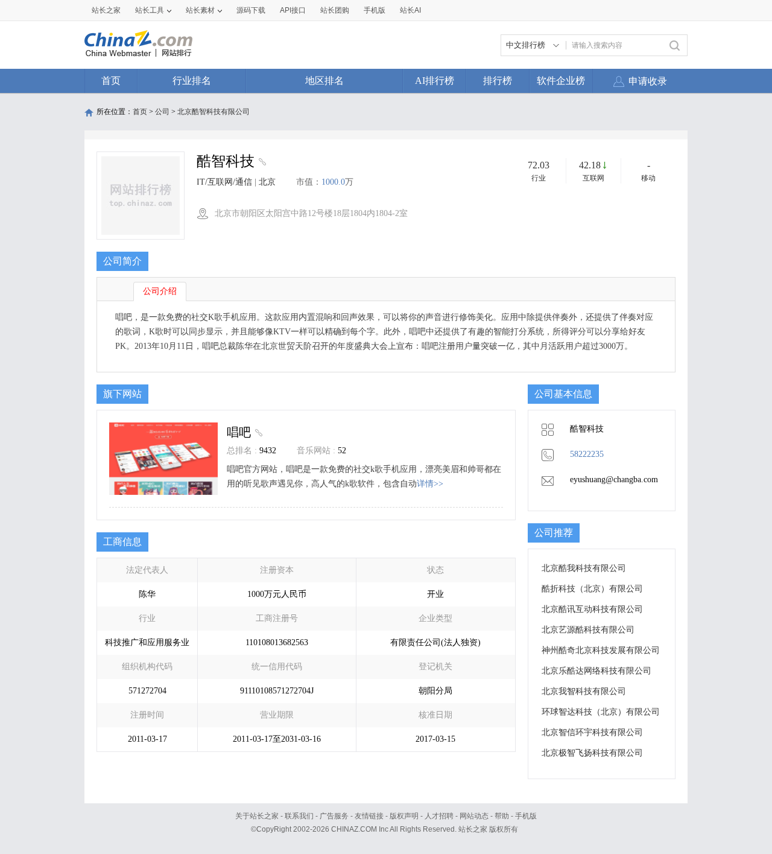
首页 (111, 80)
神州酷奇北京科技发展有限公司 (601, 650)
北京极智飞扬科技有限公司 (592, 752)
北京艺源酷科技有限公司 (588, 629)
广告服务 (334, 816)
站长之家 (106, 10)
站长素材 (200, 10)
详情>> (430, 483)
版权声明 (404, 816)
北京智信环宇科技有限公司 (592, 732)
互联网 (593, 178)
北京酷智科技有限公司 (213, 111)
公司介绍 (160, 291)
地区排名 (324, 80)
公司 (162, 111)
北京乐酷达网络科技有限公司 (596, 670)
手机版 (526, 816)
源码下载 (250, 10)
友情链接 (369, 816)
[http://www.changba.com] (261, 163)
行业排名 (191, 80)
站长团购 (334, 10)
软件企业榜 (561, 80)
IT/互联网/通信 (224, 181)
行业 (538, 178)
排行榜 (497, 80)
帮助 (502, 816)
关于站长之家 (257, 816)
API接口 (293, 10)
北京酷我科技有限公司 (584, 568)
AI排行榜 (434, 80)
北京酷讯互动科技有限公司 (592, 609)
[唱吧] (257, 432)
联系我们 (299, 816)
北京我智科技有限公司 (584, 691)
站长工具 (149, 10)
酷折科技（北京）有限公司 (592, 588)
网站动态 (474, 816)
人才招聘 (439, 816)
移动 (648, 178)
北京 (267, 181)
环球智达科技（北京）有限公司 (601, 711)
